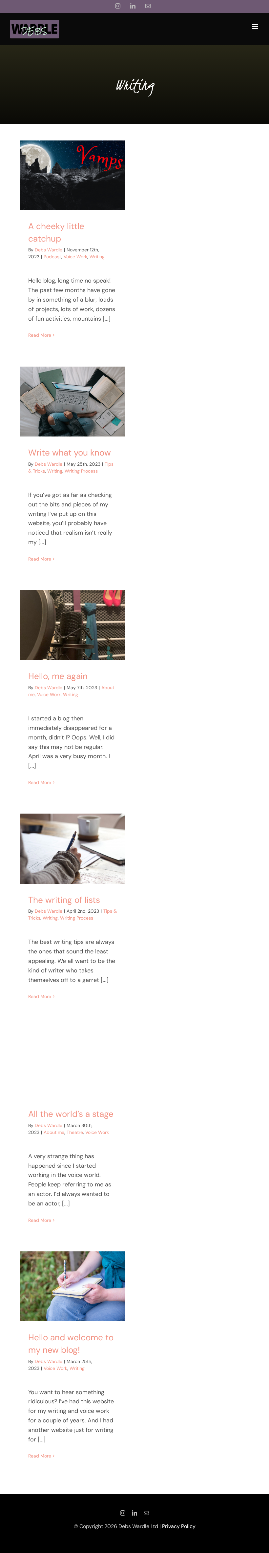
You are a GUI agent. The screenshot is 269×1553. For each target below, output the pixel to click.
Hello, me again (58, 676)
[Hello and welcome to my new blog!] (72, 1286)
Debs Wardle (48, 250)
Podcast (52, 257)
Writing (97, 257)
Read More (39, 335)
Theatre (75, 1132)
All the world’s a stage (71, 1113)
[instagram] (122, 1513)
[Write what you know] (72, 401)
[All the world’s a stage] (72, 1063)
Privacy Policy (179, 1526)
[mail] (146, 1513)
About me (54, 1132)
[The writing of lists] (72, 848)
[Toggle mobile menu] (255, 26)
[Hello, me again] (72, 625)
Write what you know (69, 452)
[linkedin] (134, 1513)
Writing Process (81, 471)
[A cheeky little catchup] (72, 175)
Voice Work (75, 257)
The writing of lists (64, 899)
